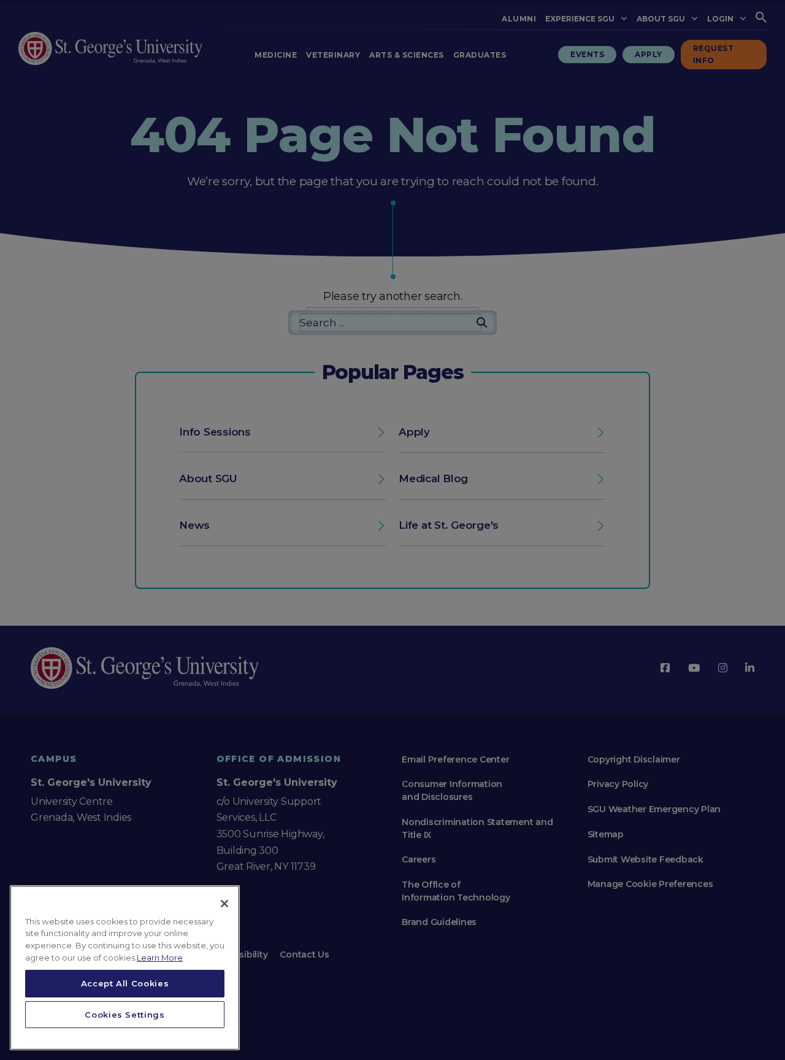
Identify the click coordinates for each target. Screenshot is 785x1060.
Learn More (160, 957)
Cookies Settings (125, 1015)
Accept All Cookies (125, 983)
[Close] (224, 903)
